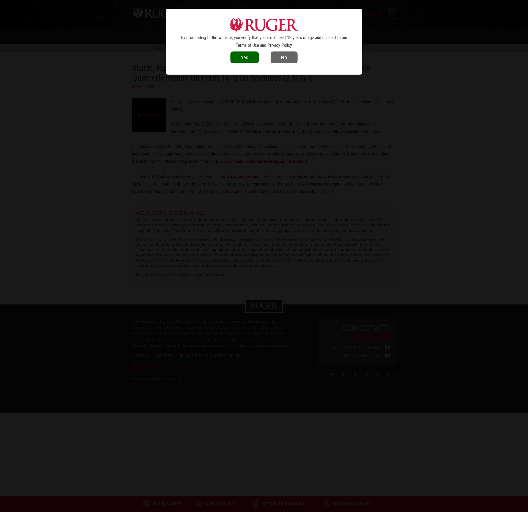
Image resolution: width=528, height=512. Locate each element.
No (284, 57)
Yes (244, 57)
